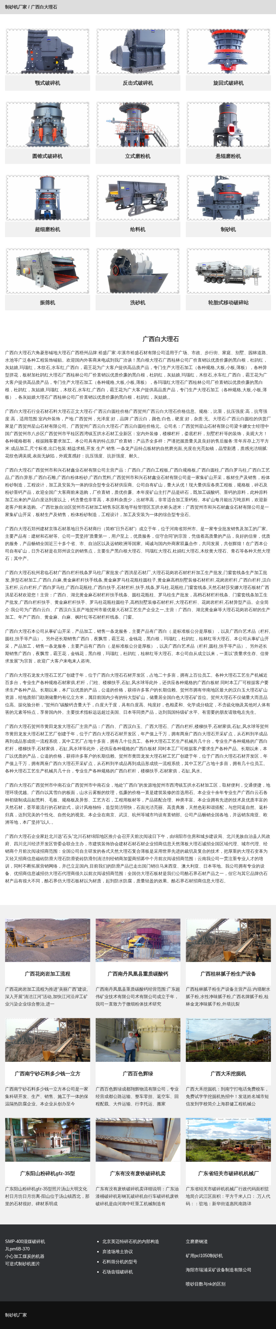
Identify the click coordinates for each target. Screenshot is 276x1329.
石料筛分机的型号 (119, 1261)
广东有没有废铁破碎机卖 (138, 1173)
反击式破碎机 (138, 83)
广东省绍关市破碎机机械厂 (228, 1173)
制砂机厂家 (16, 6)
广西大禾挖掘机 (228, 1073)
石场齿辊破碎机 (117, 1271)
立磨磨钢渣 (197, 1241)
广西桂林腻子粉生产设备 (228, 974)
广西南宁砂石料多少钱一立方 (47, 1073)
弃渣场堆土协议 (117, 1251)
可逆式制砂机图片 (22, 1263)
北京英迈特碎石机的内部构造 (130, 1241)
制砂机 (228, 229)
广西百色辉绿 (138, 1073)
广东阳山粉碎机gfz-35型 (47, 1173)
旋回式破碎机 (228, 83)
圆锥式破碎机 (47, 156)
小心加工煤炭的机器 (24, 1256)
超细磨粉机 (47, 229)
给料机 (137, 229)
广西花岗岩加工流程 (47, 974)
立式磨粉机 (137, 156)
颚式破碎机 (47, 83)
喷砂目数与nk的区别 (206, 1283)
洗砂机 (137, 302)
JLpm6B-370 (17, 1248)
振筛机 (47, 302)
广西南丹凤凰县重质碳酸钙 (138, 974)
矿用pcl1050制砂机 (204, 1255)
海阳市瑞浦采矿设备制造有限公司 (218, 1269)
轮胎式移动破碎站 (228, 302)
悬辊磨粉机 (228, 156)
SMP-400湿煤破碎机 (25, 1241)
